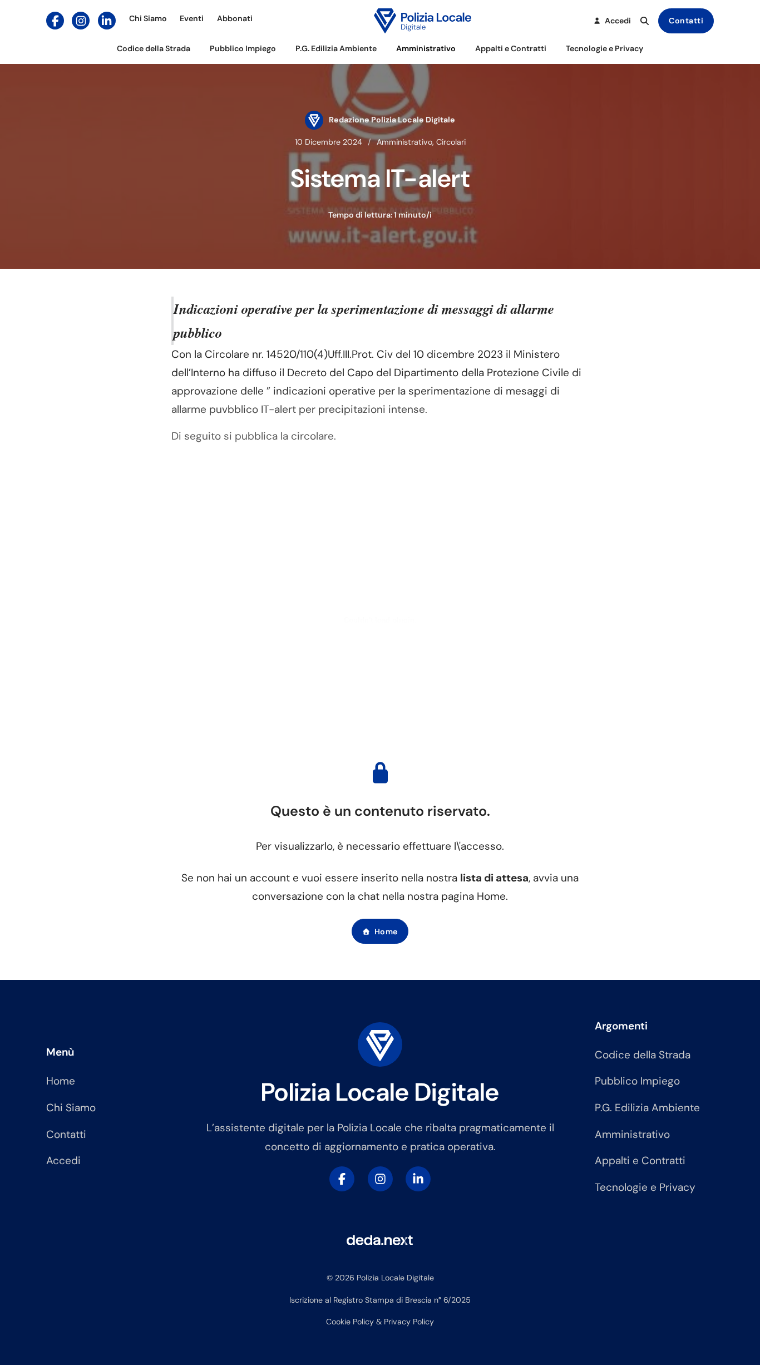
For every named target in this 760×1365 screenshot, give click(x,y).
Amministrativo (426, 48)
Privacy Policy (409, 1322)
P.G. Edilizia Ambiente (336, 48)
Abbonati (235, 18)
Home (386, 932)
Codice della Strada (153, 48)
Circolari (451, 142)
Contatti (686, 21)
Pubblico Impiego (243, 48)
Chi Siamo (148, 18)
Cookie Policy (350, 1322)
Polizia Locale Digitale (380, 1092)
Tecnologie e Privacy (604, 48)
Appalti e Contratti (510, 48)
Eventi (192, 18)
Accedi (63, 1160)
